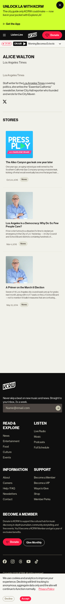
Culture (7, 451)
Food (6, 446)
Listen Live (17, 34)
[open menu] (5, 35)
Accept (25, 598)
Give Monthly (34, 542)
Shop (37, 493)
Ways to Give (41, 488)
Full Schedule (41, 447)
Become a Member (44, 477)
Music (37, 436)
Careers (7, 482)
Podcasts (39, 442)
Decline (8, 598)
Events (7, 457)
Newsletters (10, 493)
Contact (7, 499)
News (6, 435)
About (6, 477)
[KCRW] (9, 388)
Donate (54, 35)
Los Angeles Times (34, 83)
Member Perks (42, 499)
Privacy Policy (46, 588)
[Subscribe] (58, 408)
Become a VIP (42, 482)
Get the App (13, 24)
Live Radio (40, 431)
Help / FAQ (9, 488)
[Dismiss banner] (60, 5)
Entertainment (11, 441)
